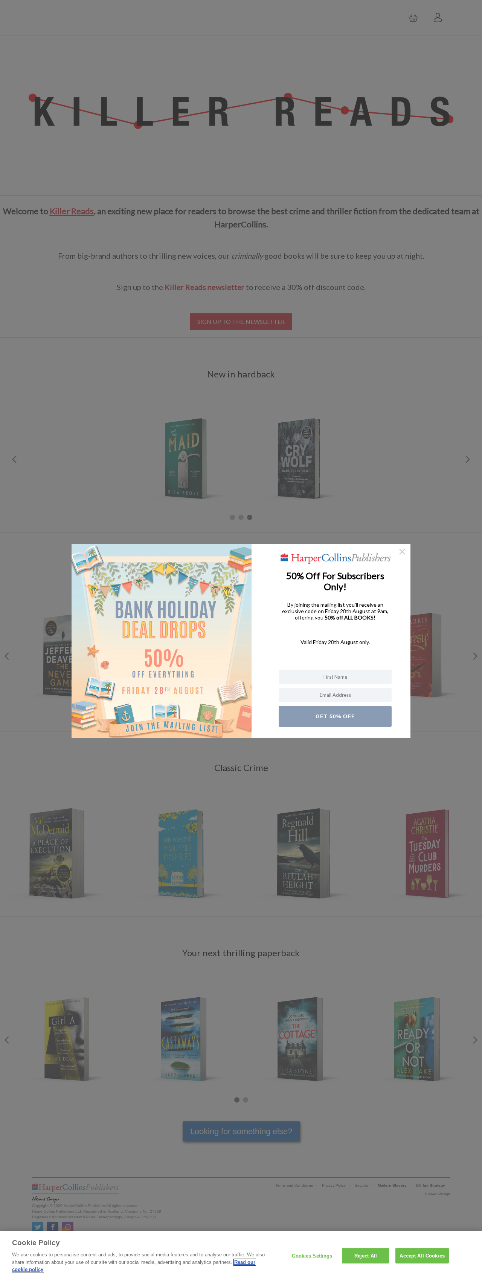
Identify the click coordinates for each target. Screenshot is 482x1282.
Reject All (365, 1255)
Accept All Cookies (422, 1255)
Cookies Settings (312, 1255)
